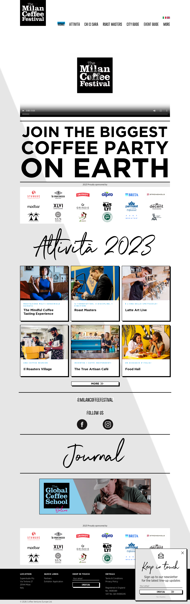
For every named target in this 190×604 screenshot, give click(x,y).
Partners (48, 578)
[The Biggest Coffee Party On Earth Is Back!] (95, 151)
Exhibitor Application (53, 582)
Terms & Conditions (114, 578)
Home (61, 24)
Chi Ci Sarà (91, 24)
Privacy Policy (111, 582)
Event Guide (151, 24)
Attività (74, 24)
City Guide (133, 24)
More (95, 383)
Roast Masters (112, 24)
